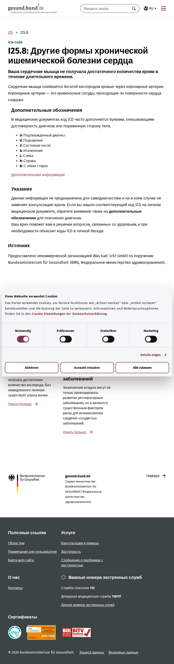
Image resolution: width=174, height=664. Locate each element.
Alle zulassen (142, 368)
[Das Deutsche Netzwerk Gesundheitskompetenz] (42, 632)
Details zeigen (150, 355)
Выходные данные (123, 652)
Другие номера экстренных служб (87, 605)
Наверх (153, 475)
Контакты (15, 588)
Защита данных (92, 652)
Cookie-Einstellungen (48, 314)
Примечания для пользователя (32, 552)
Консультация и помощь (80, 543)
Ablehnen (32, 368)
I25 (10, 32)
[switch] (66, 339)
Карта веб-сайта (21, 560)
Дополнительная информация (38, 174)
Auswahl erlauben (87, 368)
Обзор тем (16, 543)
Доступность (71, 552)
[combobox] (104, 8)
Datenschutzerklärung (89, 314)
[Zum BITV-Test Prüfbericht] (76, 632)
